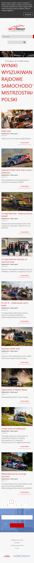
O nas (17, 548)
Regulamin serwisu (17, 540)
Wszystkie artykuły (23, 61)
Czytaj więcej (24, 142)
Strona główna (9, 61)
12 (21, 505)
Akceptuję (28, 14)
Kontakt (17, 543)
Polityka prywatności (17, 545)
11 (16, 505)
